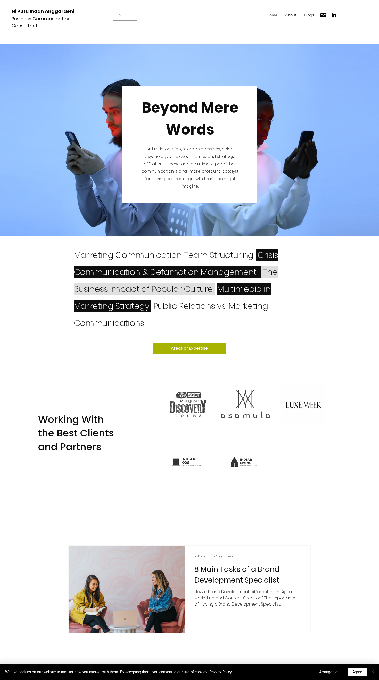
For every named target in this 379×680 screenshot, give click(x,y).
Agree (357, 671)
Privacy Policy (220, 671)
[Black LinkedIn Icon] (334, 15)
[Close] (373, 672)
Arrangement (330, 671)
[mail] (323, 15)
